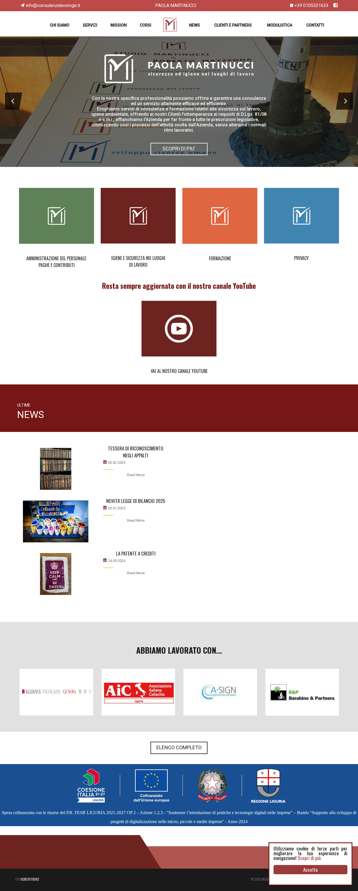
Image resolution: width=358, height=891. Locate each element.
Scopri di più (309, 857)
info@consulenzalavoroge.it (53, 5)
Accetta (310, 869)
